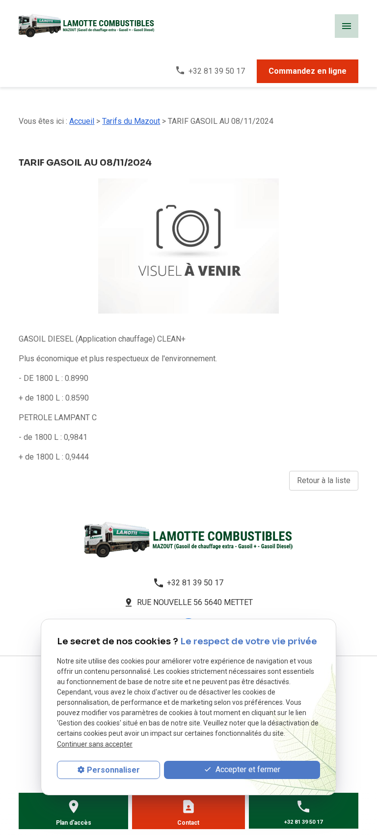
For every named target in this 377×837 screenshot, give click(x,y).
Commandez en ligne (308, 71)
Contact (188, 822)
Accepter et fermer (247, 769)
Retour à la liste (323, 480)
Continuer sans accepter (95, 744)
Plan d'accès (73, 822)
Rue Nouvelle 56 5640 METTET (195, 602)
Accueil (81, 121)
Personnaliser (113, 770)
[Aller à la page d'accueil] (188, 539)
